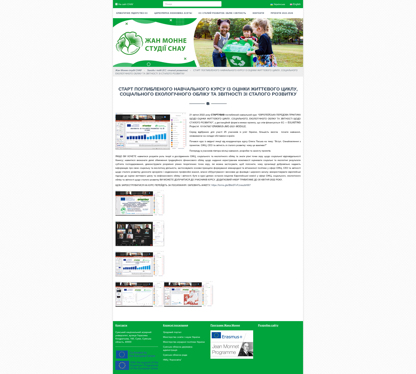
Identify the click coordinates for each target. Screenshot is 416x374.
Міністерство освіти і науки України (181, 336)
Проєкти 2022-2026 (282, 13)
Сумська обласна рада (175, 354)
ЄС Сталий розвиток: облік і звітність (222, 13)
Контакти (258, 13)
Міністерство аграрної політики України (184, 341)
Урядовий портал (172, 332)
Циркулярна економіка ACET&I (173, 13)
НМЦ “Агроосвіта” (172, 359)
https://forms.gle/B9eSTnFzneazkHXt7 (231, 185)
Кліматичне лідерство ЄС (132, 13)
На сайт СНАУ (125, 4)
